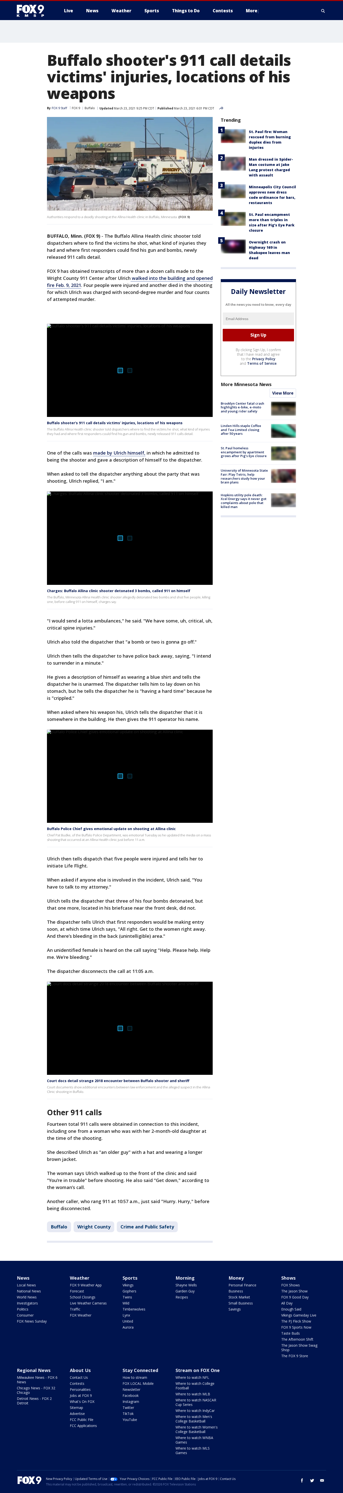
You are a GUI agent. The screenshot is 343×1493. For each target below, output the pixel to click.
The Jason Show (294, 1291)
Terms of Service (261, 363)
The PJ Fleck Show (296, 1321)
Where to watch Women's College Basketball (197, 1429)
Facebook (131, 1395)
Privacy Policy (263, 358)
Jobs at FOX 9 (81, 1395)
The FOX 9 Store (294, 1355)
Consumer (25, 1315)
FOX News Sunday (32, 1321)
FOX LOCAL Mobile (138, 1383)
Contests (77, 1383)
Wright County (93, 1227)
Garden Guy (185, 1291)
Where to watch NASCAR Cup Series (196, 1402)
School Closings (82, 1297)
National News (29, 1291)
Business (235, 1291)
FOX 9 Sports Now (296, 1327)
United (128, 1321)
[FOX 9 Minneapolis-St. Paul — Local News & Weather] (33, 11)
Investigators (27, 1303)
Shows (288, 1278)
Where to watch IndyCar (195, 1410)
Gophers (129, 1291)
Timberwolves (134, 1309)
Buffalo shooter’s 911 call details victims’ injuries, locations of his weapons (115, 422)
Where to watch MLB (193, 1394)
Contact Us (79, 1377)
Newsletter (131, 1389)
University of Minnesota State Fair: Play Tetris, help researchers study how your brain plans (244, 476)
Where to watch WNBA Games (194, 1440)
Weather (79, 1278)
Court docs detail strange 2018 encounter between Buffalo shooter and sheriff (118, 1080)
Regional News (33, 1370)
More (251, 11)
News (23, 1278)
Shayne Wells (186, 1285)
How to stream (135, 1377)
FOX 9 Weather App (86, 1285)
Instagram (131, 1401)
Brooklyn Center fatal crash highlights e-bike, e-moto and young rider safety (242, 407)
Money (236, 1278)
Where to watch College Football (195, 1385)
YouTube (130, 1419)
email (322, 1480)
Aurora (128, 1327)
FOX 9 (76, 108)
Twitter (128, 1407)
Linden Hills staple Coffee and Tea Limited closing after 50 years (241, 429)
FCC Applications (83, 1425)
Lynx (126, 1315)
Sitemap (76, 1407)
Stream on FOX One (198, 1370)
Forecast (77, 1291)
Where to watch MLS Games (193, 1450)
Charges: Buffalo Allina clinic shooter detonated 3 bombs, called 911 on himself (118, 590)
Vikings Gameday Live (298, 1315)
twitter (312, 1480)
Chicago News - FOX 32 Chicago (36, 1390)
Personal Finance (242, 1285)
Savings (234, 1309)
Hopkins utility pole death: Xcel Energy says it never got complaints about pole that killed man (243, 501)
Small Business (240, 1303)
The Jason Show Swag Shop (299, 1347)
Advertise (77, 1413)
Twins (127, 1297)
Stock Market (239, 1297)
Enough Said (291, 1309)
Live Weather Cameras (88, 1303)
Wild (126, 1303)
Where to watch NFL (192, 1377)
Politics (22, 1309)
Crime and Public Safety (147, 1227)
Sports (130, 1278)
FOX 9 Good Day (295, 1297)
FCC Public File (81, 1419)
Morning (185, 1278)
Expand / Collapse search (323, 11)
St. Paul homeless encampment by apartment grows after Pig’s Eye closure (244, 452)
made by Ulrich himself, (119, 453)
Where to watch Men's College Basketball (194, 1418)
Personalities (80, 1389)
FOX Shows (290, 1285)
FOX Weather (80, 1315)
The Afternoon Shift (297, 1339)
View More (283, 393)
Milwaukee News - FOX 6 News (37, 1379)
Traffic (75, 1309)
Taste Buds (290, 1333)
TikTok (128, 1413)
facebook (302, 1480)
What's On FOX (82, 1401)
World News (27, 1297)
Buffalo (90, 108)
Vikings (128, 1285)
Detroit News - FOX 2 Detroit (34, 1400)
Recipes (182, 1297)
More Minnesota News (246, 384)
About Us (80, 1370)
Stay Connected (140, 1370)
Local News (26, 1285)
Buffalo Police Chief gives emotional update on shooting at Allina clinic (111, 828)
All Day (287, 1303)
